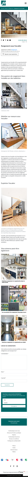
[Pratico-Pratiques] (2, 460)
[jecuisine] (17, 460)
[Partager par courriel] (10, 40)
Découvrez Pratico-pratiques (14, 432)
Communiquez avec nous (14, 430)
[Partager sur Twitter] (3, 40)
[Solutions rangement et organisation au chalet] (14, 328)
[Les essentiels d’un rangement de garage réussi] (14, 298)
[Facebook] (10, 466)
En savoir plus (14, 422)
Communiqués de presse (14, 436)
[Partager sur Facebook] (1, 40)
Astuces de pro (14, 449)
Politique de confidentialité (14, 440)
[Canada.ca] (22, 472)
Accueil (2, 8)
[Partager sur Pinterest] (5, 40)
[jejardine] (26, 460)
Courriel (3, 378)
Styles (14, 447)
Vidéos (14, 451)
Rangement (11, 8)
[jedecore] (22, 460)
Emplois (14, 434)
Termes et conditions (14, 438)
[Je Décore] (3, 3)
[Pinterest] (13, 466)
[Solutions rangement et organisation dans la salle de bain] (14, 267)
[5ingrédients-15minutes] (7, 460)
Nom (2, 371)
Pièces (14, 445)
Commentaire (5, 353)
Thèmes (6, 8)
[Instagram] (17, 466)
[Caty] (12, 460)
